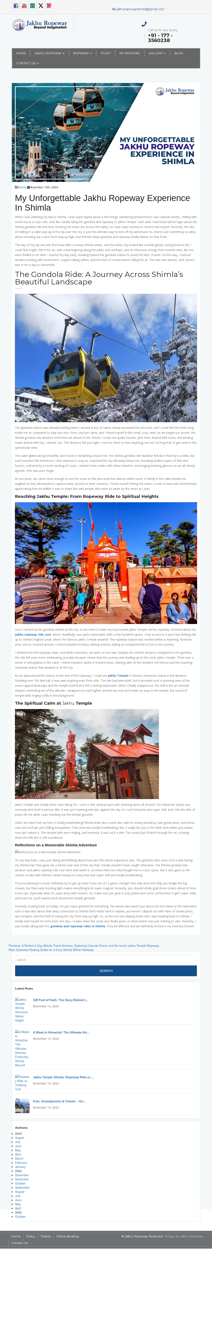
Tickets (46, 1236)
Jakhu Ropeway (48, 53)
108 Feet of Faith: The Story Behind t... (60, 1000)
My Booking (129, 53)
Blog (178, 53)
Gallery (156, 53)
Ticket (105, 53)
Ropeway (81, 53)
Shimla (21, 187)
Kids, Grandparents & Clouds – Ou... (59, 1101)
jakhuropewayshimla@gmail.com (140, 9)
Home (21, 53)
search (106, 970)
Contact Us (26, 63)
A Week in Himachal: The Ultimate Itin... (61, 1032)
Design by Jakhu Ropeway (184, 1236)
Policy (30, 1236)
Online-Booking (67, 1236)
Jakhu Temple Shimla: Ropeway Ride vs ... (63, 1077)
